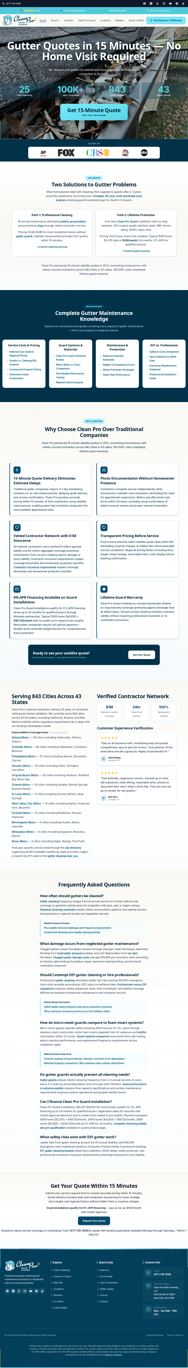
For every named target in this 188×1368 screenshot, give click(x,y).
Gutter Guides (136, 20)
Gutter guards (48, 1079)
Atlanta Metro (20, 737)
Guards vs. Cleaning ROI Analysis (22, 362)
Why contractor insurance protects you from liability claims (77, 1011)
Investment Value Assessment (19, 376)
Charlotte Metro (22, 746)
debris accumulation (73, 221)
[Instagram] (164, 3)
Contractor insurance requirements (35, 567)
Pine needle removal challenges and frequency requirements (77, 927)
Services (68, 20)
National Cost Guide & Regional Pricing (21, 353)
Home (43, 20)
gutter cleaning (65, 980)
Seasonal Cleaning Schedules (113, 357)
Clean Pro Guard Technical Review (71, 357)
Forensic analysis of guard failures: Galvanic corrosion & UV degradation (84, 1058)
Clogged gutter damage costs (71, 957)
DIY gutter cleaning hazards (57, 1150)
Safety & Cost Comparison (164, 351)
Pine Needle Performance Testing (70, 375)
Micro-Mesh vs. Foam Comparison (68, 366)
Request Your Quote (94, 1220)
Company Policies (155, 1335)
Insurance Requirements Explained (163, 367)
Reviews (119, 20)
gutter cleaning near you (63, 855)
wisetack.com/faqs (113, 1354)
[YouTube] (170, 3)
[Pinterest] (176, 3)
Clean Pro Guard (87, 20)
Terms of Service (175, 1335)
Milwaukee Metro (23, 831)
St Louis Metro (21, 794)
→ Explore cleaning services (52, 246)
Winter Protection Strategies (118, 369)
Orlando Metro (21, 784)
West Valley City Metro (26, 803)
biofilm (142, 1032)
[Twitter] (157, 3)
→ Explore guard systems (136, 250)
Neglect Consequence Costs (119, 364)
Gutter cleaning (49, 901)
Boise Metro (19, 841)
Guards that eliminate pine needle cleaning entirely (72, 932)
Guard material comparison (93, 1036)
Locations (105, 20)
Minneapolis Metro (24, 822)
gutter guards (24, 236)
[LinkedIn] (151, 3)
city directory (73, 847)
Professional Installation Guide (163, 376)
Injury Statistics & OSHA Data (163, 358)
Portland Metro (21, 812)
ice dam (132, 953)
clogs (40, 225)
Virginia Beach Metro (25, 775)
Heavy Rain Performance (116, 374)
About (54, 20)
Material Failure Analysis (69, 382)
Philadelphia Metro (24, 756)
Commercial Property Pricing (25, 369)
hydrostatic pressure (70, 953)
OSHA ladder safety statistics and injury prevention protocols (78, 1006)
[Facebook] (144, 3)
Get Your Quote (141, 654)
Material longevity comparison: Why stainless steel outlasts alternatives (84, 1063)
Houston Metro (21, 765)
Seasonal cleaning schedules (58, 909)
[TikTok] (183, 3)
